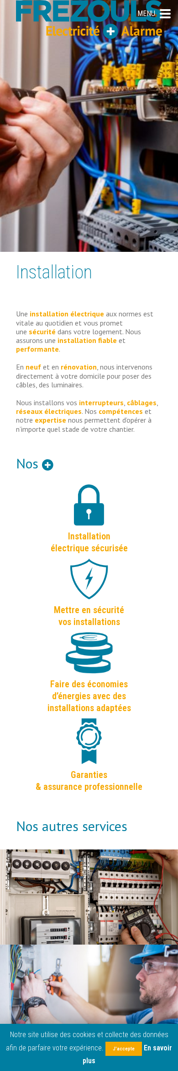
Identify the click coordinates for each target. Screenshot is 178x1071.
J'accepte (124, 1049)
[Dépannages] (89, 992)
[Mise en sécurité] (89, 897)
